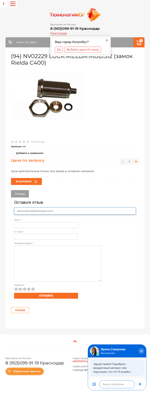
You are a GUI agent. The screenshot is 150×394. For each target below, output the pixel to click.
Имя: (17, 219)
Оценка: (20, 284)
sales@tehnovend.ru (84, 360)
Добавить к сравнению (29, 153)
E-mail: (19, 231)
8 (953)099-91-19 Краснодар (75, 28)
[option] (47, 96)
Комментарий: (23, 243)
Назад (20, 310)
